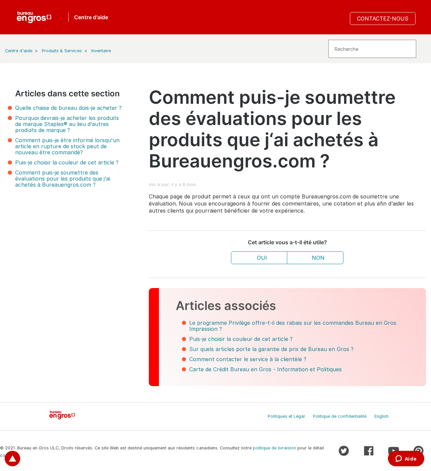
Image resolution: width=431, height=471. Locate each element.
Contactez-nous (382, 18)
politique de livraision (274, 447)
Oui (262, 257)
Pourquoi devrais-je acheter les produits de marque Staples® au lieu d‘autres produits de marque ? (67, 124)
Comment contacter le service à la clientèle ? (247, 359)
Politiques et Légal (286, 416)
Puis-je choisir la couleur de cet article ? (67, 162)
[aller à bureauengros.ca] (34, 17)
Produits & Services (62, 50)
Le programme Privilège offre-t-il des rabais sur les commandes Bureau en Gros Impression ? (292, 325)
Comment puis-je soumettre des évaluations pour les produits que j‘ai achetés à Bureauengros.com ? (62, 178)
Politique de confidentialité (339, 416)
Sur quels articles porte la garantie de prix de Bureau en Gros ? (271, 349)
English (381, 416)
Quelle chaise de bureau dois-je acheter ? (68, 107)
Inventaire (101, 50)
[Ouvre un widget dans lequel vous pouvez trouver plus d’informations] (406, 459)
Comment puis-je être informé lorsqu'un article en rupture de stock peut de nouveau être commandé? (67, 146)
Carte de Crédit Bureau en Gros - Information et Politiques (265, 369)
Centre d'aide (18, 50)
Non (318, 257)
